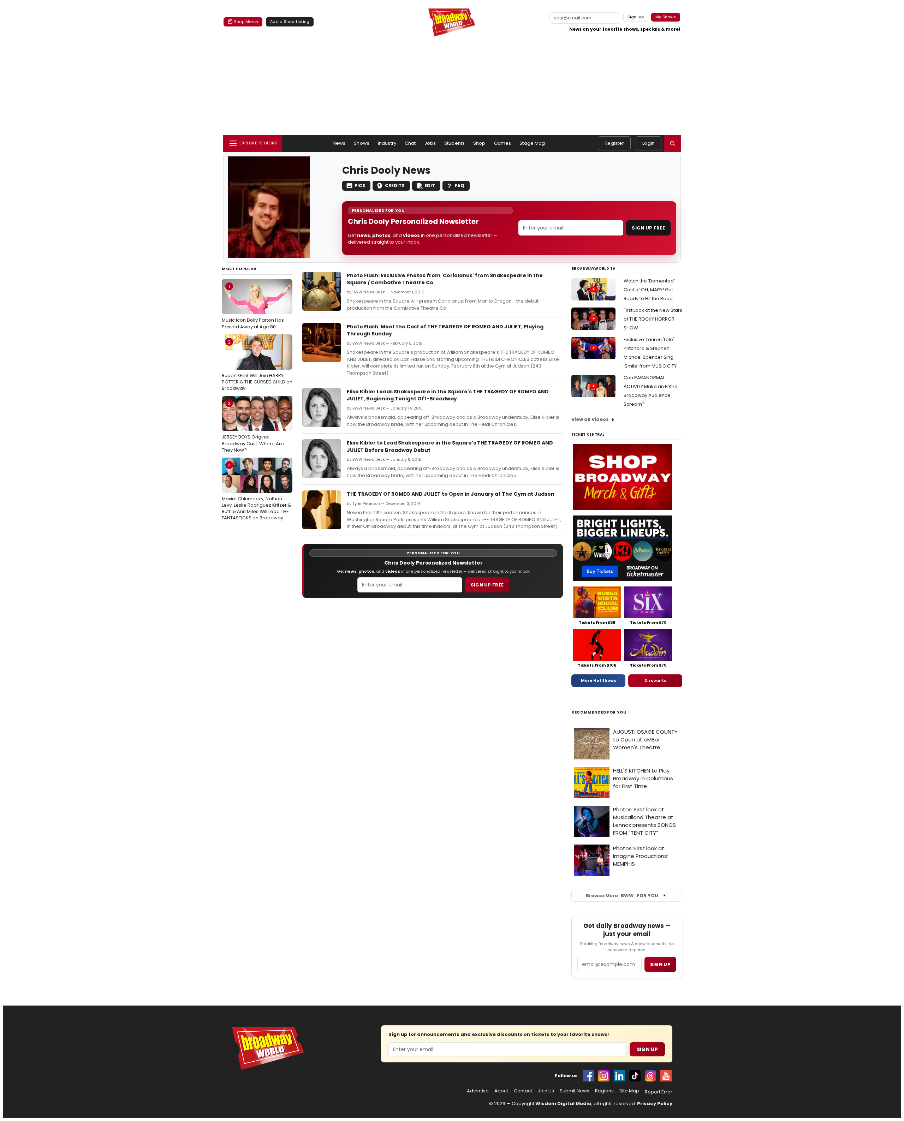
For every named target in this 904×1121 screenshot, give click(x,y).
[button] (672, 143)
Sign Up (647, 1049)
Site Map (629, 1091)
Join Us (546, 1091)
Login (648, 143)
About (501, 1091)
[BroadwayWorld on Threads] (650, 1075)
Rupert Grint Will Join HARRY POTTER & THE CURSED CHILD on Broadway (257, 365)
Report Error (658, 1092)
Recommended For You (599, 712)
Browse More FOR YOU (622, 895)
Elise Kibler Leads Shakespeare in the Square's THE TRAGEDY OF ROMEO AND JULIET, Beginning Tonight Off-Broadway (448, 395)
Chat (410, 143)
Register (614, 143)
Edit (429, 186)
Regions (604, 1091)
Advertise (478, 1091)
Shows (361, 143)
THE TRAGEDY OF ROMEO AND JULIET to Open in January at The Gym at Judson (450, 493)
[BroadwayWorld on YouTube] (666, 1075)
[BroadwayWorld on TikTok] (635, 1075)
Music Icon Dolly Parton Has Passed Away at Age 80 (253, 306)
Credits (395, 186)
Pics (360, 186)
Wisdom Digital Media (563, 1103)
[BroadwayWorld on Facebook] (588, 1075)
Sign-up (636, 17)
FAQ (459, 186)
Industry (387, 143)
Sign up (660, 964)
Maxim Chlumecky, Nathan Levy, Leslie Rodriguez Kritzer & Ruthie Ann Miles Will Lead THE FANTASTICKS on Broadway (256, 491)
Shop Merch (246, 21)
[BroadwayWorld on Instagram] (603, 1075)
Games (502, 143)
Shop (479, 143)
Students (454, 143)
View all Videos (590, 419)
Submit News (574, 1091)
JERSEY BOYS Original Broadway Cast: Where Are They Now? (253, 426)
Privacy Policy (654, 1103)
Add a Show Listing (289, 21)
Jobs (430, 143)
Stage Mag (532, 143)
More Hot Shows (598, 680)
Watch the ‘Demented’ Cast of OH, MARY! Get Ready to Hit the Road (649, 290)
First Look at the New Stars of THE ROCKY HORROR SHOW (653, 319)
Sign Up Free (648, 228)
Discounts (655, 680)
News (339, 143)
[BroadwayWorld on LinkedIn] (619, 1075)
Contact (523, 1091)
